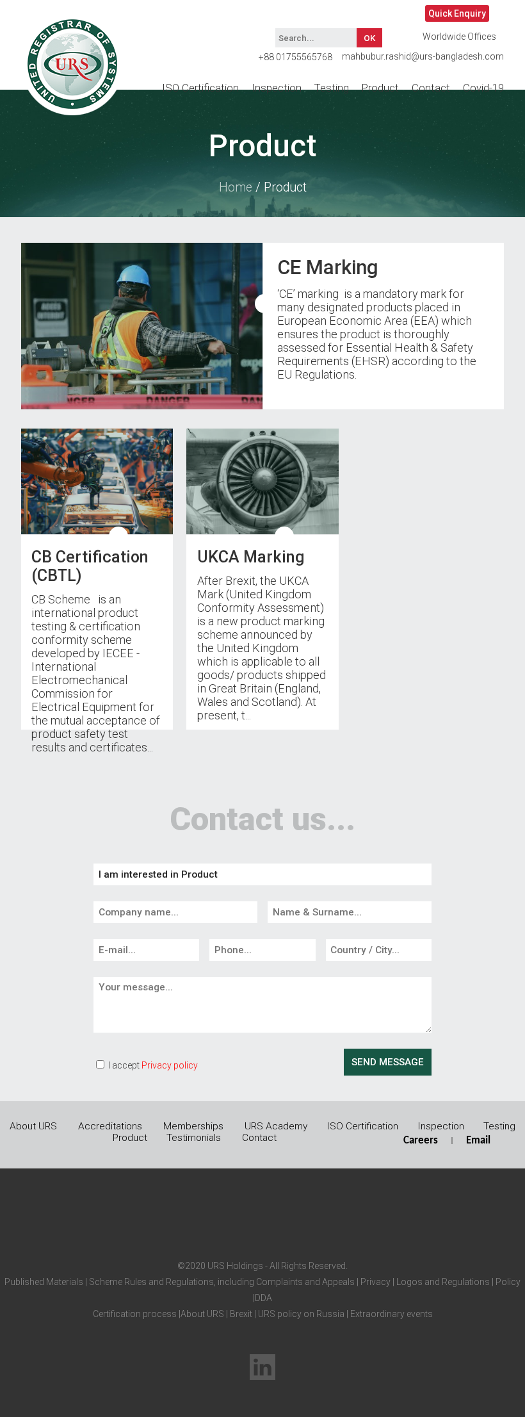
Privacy (375, 1282)
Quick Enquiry (457, 13)
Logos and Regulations (442, 1282)
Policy (507, 1282)
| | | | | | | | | (262, 1298)
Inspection (277, 87)
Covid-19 (483, 87)
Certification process (135, 1314)
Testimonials (193, 1137)
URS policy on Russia (301, 1314)
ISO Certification (200, 87)
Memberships (193, 1126)
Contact (431, 87)
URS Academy (276, 1126)
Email (478, 1140)
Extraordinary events (391, 1314)
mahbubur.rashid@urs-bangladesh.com (423, 56)
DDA (263, 1298)
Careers (420, 1140)
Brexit (241, 1314)
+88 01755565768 (295, 57)
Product (380, 87)
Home (235, 187)
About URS (33, 1126)
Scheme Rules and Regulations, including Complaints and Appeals (221, 1282)
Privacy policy (169, 1065)
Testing (331, 87)
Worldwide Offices (459, 36)
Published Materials (43, 1282)
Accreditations (110, 1126)
